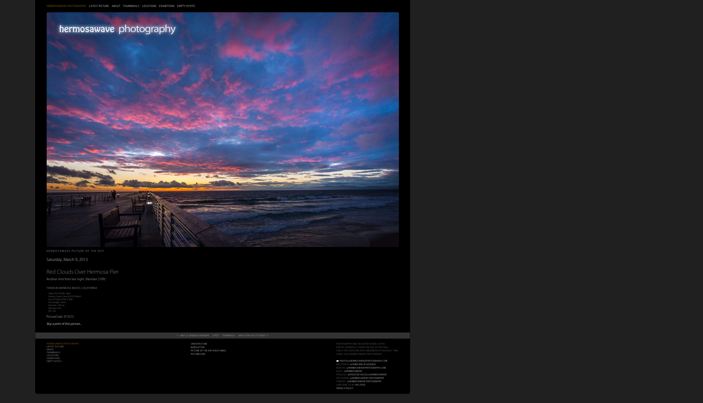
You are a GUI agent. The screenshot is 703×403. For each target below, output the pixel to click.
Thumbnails (131, 6)
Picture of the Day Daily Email (208, 351)
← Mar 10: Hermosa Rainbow (193, 335)
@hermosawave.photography (367, 378)
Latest (215, 335)
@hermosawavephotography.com (366, 368)
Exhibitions (167, 6)
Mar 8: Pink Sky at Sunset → (253, 335)
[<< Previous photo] (152, 252)
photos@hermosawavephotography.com (363, 361)
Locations (149, 6)
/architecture (199, 344)
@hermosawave (353, 371)
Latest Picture (99, 6)
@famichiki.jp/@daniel (363, 364)
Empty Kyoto (186, 6)
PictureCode (198, 354)
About (116, 6)
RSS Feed (360, 385)
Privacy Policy (344, 388)
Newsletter (197, 347)
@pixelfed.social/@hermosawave (367, 375)
